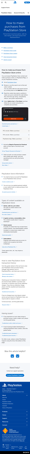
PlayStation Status (6, 13)
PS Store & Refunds (6, 390)
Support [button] (4, 418)
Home (3, 389)
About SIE (4, 397)
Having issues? (8, 59)
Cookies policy (21, 447)
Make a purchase (8, 47)
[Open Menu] (2, 2)
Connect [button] (4, 425)
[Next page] (28, 12)
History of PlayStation (7, 407)
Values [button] (4, 415)
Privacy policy (7, 447)
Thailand (7, 445)
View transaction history (10, 57)
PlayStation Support (11, 389)
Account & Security (19, 13)
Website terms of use (14, 447)
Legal (3, 447)
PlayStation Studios (6, 401)
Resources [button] (5, 421)
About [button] (4, 395)
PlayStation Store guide (10, 50)
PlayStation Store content (10, 53)
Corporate (4, 405)
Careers (4, 399)
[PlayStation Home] (15, 2)
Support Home (5, 7)
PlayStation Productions (7, 403)
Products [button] (4, 411)
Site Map (26, 447)
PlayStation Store (12, 82)
